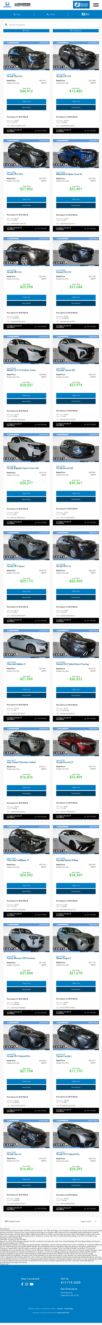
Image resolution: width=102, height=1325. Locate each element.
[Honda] (7, 5)
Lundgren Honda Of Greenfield (14, 130)
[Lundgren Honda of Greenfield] (24, 5)
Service (52, 14)
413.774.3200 (41, 131)
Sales (18, 14)
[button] (47, 56)
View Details (26, 107)
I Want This (26, 102)
